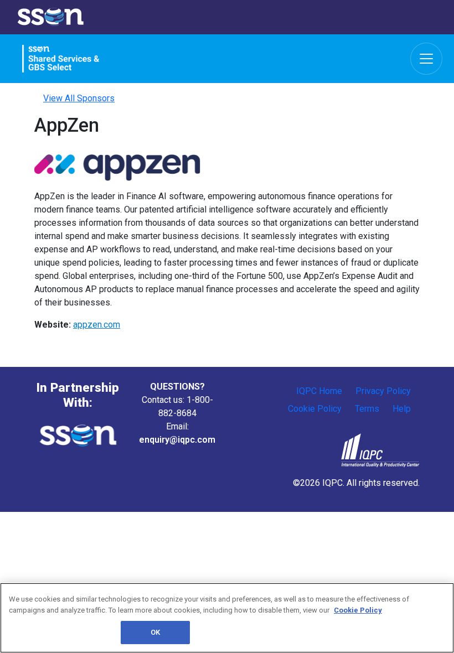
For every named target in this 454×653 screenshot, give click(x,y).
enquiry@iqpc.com (177, 439)
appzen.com (96, 324)
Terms (367, 408)
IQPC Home (319, 391)
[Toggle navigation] (426, 59)
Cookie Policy (315, 408)
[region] (227, 618)
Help (402, 408)
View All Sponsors (79, 98)
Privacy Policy (383, 391)
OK (155, 632)
